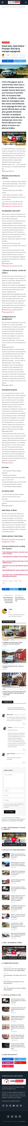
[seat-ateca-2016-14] (8, 347)
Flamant (10, 727)
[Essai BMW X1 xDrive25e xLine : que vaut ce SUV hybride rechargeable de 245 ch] (6, 907)
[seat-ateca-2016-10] (8, 171)
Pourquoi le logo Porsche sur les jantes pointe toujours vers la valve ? (18, 1009)
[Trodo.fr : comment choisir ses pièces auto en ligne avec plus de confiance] (6, 916)
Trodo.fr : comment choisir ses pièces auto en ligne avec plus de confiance (18, 916)
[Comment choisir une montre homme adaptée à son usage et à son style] (6, 888)
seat (20, 580)
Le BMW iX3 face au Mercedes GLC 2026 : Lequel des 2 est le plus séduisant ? (18, 873)
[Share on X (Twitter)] (20, 61)
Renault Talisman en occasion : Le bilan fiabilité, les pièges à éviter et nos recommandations (18, 864)
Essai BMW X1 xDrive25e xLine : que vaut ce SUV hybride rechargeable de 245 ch (18, 907)
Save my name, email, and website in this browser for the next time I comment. (14, 805)
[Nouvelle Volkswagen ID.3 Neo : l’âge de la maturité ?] (14, 656)
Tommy (8, 55)
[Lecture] (4, 844)
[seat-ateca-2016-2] (7, 431)
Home (9, 6)
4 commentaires (14, 57)
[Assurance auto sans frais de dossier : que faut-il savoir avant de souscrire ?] (6, 855)
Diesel (10, 580)
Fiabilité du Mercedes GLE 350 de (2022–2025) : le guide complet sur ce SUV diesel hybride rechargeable (14, 693)
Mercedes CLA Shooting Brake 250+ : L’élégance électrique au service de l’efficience (18, 935)
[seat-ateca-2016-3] (7, 263)
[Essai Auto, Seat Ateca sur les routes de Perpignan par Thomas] (14, 540)
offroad (15, 580)
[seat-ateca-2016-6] (7, 463)
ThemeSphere (22, 1121)
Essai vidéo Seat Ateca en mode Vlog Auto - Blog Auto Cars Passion (16, 708)
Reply (24, 723)
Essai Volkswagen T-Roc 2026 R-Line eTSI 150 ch (15, 976)
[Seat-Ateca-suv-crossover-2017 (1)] (12, 204)
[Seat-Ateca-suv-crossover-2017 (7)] (12, 310)
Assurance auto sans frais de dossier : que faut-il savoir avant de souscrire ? (18, 855)
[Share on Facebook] (8, 61)
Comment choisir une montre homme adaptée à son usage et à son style (18, 889)
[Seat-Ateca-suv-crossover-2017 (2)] (12, 206)
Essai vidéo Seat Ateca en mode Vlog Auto (20, 599)
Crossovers (6, 42)
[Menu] (2, 2)
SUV (4, 583)
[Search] (26, 2)
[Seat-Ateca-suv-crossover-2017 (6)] (12, 266)
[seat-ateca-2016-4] (7, 505)
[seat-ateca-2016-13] (8, 312)
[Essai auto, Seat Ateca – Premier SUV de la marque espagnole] (14, 71)
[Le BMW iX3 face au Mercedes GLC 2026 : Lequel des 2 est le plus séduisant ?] (14, 632)
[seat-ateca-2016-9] (7, 385)
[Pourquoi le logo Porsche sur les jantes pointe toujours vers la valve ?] (6, 1009)
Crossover (5, 580)
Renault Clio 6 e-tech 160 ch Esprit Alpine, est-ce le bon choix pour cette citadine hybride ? (15, 969)
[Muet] (22, 844)
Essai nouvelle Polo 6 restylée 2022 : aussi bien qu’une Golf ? (14, 982)
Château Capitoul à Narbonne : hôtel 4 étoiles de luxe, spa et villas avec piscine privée (18, 1018)
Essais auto (14, 6)
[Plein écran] (24, 844)
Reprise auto (10, 714)
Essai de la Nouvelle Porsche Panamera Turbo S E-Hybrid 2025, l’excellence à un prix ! (17, 1037)
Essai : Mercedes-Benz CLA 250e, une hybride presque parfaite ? (15, 988)
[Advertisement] (14, 24)
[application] (14, 839)
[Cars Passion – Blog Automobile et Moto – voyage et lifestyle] (14, 2)
